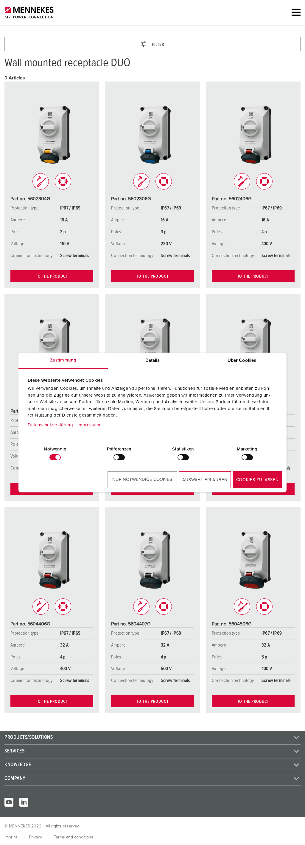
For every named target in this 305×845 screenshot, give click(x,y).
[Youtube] (8, 802)
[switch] (119, 457)
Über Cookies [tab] (242, 360)
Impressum (88, 425)
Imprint (10, 837)
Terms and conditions (73, 837)
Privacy (35, 837)
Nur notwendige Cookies (142, 479)
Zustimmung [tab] (63, 360)
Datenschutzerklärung (50, 425)
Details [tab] (152, 360)
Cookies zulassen (257, 480)
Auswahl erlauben (204, 480)
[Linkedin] (23, 802)
